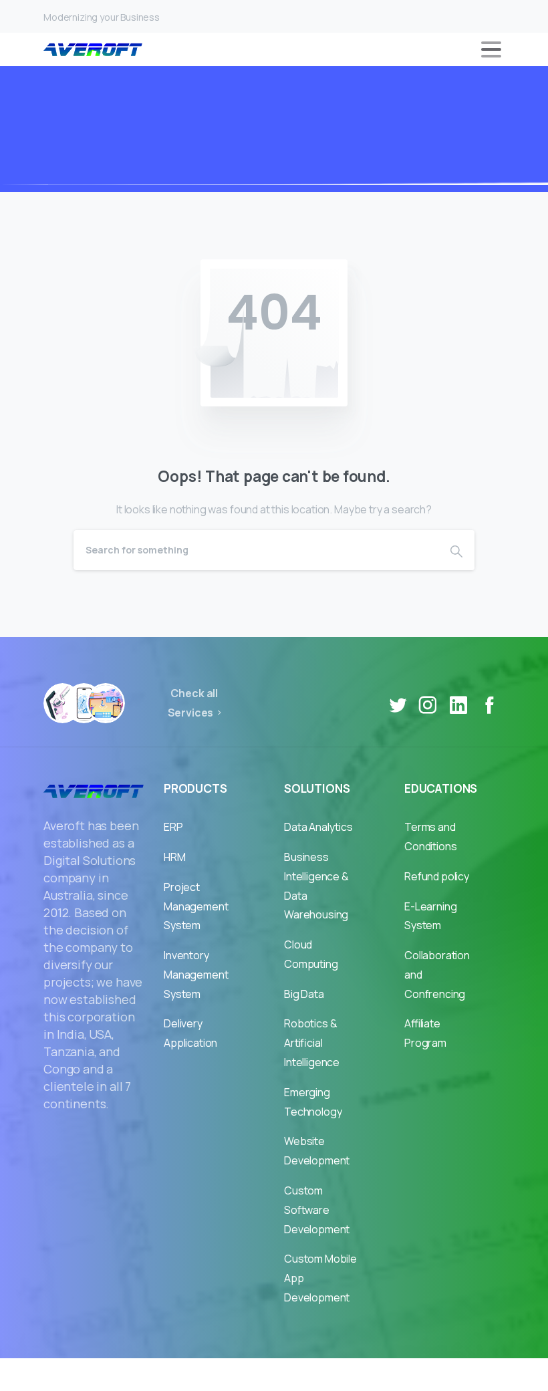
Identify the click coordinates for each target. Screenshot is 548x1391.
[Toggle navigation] (491, 49)
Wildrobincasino (224, 1374)
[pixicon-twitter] (397, 705)
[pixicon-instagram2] (427, 705)
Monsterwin (306, 1374)
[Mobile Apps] (62, 703)
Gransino (149, 1374)
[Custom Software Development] (105, 703)
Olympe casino (385, 1374)
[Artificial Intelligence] (84, 703)
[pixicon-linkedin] (458, 705)
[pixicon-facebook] (489, 705)
